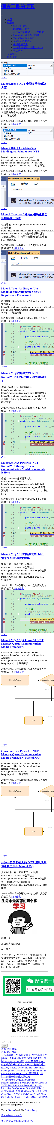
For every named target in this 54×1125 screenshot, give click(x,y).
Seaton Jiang (31, 1110)
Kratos (11, 1110)
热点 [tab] (9, 1049)
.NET (4, 77)
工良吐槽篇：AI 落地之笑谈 (16, 1055)
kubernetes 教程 (21, 29)
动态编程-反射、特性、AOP (28, 47)
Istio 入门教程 (20, 25)
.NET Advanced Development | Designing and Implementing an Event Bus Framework (23, 1070)
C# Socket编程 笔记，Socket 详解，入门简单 (24, 1097)
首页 (9, 19)
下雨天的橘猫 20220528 (13, 1079)
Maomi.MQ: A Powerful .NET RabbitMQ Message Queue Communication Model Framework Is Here (23, 467)
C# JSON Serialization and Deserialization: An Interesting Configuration (24, 1085)
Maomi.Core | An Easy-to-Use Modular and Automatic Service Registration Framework (21, 292)
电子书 (10, 22)
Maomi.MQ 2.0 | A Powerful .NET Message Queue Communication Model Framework (22, 643)
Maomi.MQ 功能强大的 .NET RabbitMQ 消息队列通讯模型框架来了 (24, 377)
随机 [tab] (14, 1049)
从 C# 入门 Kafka (22, 41)
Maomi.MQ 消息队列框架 (26, 35)
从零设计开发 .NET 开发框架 (28, 32)
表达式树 (18, 50)
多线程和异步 (20, 44)
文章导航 (12, 54)
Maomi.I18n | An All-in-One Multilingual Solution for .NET (20, 150)
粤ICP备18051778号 (11, 1115)
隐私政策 (12, 57)
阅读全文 (16, 124)
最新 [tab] (3, 1049)
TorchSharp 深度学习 (23, 38)
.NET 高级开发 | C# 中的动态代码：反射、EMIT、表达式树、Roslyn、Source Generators (23, 1064)
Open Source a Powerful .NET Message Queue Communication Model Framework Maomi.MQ (21, 754)
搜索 (4, 1046)
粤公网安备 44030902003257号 (17, 1121)
